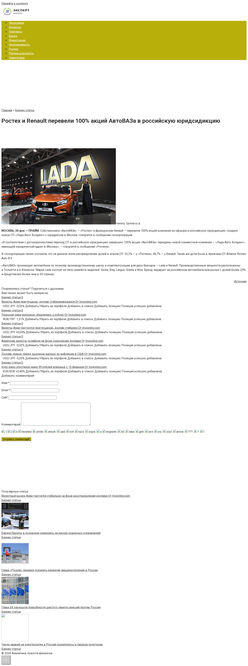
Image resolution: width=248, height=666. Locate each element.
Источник (240, 281)
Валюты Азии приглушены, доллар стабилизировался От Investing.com (49, 301)
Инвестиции (17, 40)
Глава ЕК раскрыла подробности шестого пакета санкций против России (50, 607)
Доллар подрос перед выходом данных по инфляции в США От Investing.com (53, 354)
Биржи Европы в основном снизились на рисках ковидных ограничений (50, 533)
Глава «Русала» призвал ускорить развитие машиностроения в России (49, 570)
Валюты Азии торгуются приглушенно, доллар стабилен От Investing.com (50, 328)
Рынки (13, 49)
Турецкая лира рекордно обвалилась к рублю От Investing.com (43, 315)
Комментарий (10, 424)
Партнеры (15, 31)
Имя (5, 383)
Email (5, 390)
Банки (13, 36)
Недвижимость (19, 44)
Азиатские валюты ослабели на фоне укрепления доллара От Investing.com (52, 341)
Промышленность (21, 53)
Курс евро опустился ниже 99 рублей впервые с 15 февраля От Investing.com (54, 367)
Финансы (15, 27)
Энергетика (17, 57)
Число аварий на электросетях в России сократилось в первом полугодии (52, 644)
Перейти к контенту (14, 3)
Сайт (4, 397)
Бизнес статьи (11, 500)
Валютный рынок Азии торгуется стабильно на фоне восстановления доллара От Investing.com (65, 496)
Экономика (16, 23)
